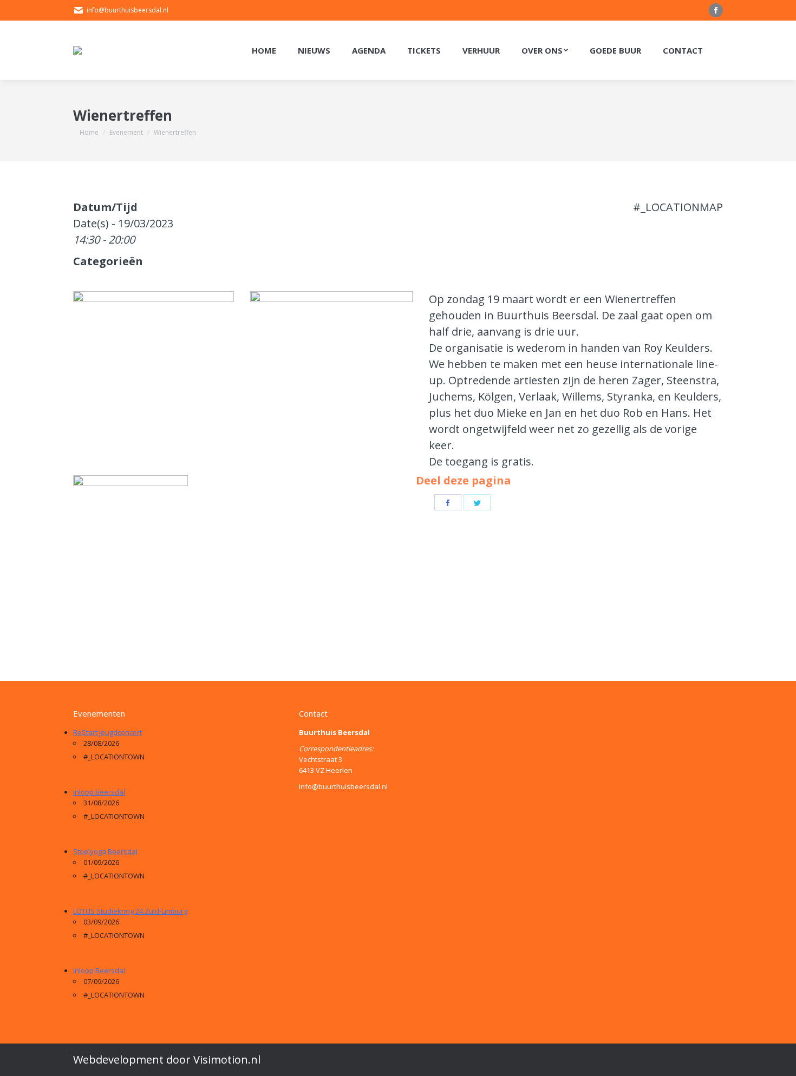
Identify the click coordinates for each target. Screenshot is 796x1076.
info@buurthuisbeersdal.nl (127, 10)
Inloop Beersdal (99, 792)
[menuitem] (264, 50)
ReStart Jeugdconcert (107, 732)
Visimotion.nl (226, 1059)
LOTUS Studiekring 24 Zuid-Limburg (130, 911)
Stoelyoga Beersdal (105, 851)
